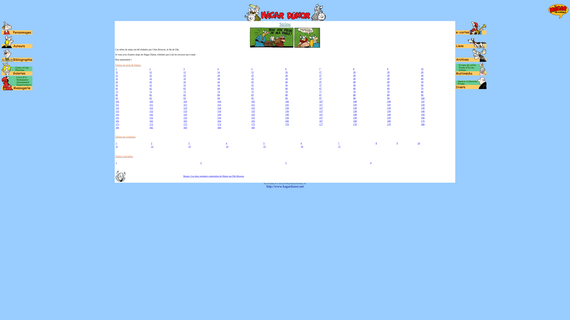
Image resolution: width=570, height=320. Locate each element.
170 (423, 121)
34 (218, 78)
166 (287, 121)
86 (286, 95)
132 (151, 111)
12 (150, 72)
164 (219, 121)
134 (219, 111)
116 (287, 105)
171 (117, 124)
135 (253, 111)
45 (252, 82)
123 (185, 108)
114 (219, 105)
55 (252, 85)
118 (355, 105)
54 (218, 85)
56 (286, 85)
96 (286, 98)
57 (320, 85)
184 (219, 127)
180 (423, 124)
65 (252, 88)
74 (218, 92)
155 (253, 118)
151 (117, 118)
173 (185, 124)
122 (151, 108)
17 (320, 72)
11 (117, 72)
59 (388, 85)
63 (184, 88)
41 (117, 82)
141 (117, 114)
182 (151, 127)
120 (423, 105)
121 (117, 108)
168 (355, 121)
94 (218, 98)
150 (423, 114)
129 (389, 108)
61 (117, 88)
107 (321, 101)
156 (287, 118)
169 (389, 121)
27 (320, 75)
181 (117, 127)
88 (354, 95)
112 (151, 105)
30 (422, 75)
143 (185, 114)
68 (354, 88)
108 (355, 101)
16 (286, 72)
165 (253, 121)
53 (184, 85)
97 (320, 98)
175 (253, 124)
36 (286, 78)
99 (388, 98)
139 (389, 111)
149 (389, 114)
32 (150, 78)
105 (253, 101)
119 (389, 105)
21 (117, 75)
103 (185, 101)
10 (422, 69)
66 (286, 88)
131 (117, 111)
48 (354, 82)
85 (252, 95)
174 (219, 124)
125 (253, 108)
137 (321, 111)
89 (388, 95)
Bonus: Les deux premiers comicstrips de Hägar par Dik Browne (213, 176)
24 (218, 75)
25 (252, 75)
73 (184, 92)
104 (219, 101)
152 (151, 118)
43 (184, 82)
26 (286, 75)
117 (321, 105)
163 (185, 121)
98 (354, 98)
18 (354, 72)
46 (286, 82)
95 (252, 98)
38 (354, 78)
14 (218, 72)
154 (219, 118)
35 (252, 78)
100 (423, 98)
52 (150, 85)
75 (252, 92)
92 (150, 98)
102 (151, 101)
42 (150, 82)
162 (151, 121)
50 (422, 82)
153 (185, 118)
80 (422, 92)
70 (422, 88)
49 (388, 82)
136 (287, 111)
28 (354, 75)
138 (355, 111)
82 (150, 95)
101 (117, 101)
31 (117, 78)
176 (287, 124)
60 (422, 85)
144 (219, 114)
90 (422, 95)
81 (117, 95)
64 (218, 88)
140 (423, 111)
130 (423, 108)
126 (287, 108)
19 (388, 72)
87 (320, 95)
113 (185, 105)
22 (150, 75)
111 (117, 105)
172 (151, 124)
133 (185, 111)
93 (184, 98)
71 (117, 92)
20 (422, 72)
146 (287, 114)
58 (354, 85)
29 (388, 75)
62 (150, 88)
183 (185, 127)
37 (320, 78)
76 (286, 92)
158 (355, 118)
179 (389, 124)
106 (287, 101)
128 (355, 108)
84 (218, 95)
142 (151, 114)
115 (253, 105)
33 (184, 78)
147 (321, 114)
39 (388, 78)
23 (184, 75)
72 (150, 92)
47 (320, 82)
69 (388, 88)
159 (389, 118)
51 (117, 85)
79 (388, 92)
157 (321, 118)
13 (184, 72)
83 (184, 95)
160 (423, 118)
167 (321, 121)
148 (355, 114)
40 (422, 78)
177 (321, 124)
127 (321, 108)
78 (354, 92)
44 (218, 82)
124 (219, 108)
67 (320, 88)
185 (253, 127)
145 (253, 114)
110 (422, 101)
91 (117, 98)
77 (320, 92)
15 (252, 72)
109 (389, 101)
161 (117, 121)
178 (355, 124)
